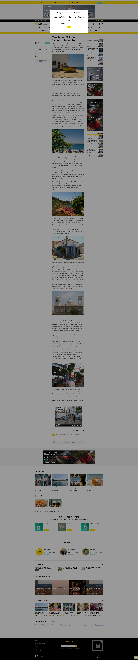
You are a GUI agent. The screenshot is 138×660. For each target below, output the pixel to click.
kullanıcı (81, 29)
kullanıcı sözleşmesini (75, 29)
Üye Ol (69, 26)
